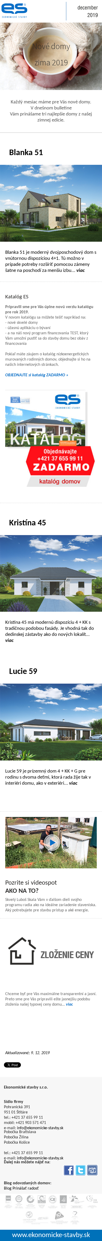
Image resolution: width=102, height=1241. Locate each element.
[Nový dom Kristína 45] (51, 573)
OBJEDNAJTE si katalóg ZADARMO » (37, 375)
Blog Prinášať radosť (21, 1188)
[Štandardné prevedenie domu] (51, 952)
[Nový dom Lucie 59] (51, 722)
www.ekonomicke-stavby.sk (51, 1235)
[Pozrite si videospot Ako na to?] (51, 842)
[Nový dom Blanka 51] (51, 203)
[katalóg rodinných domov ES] (51, 438)
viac (69, 1004)
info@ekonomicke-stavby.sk (40, 1128)
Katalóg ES (17, 297)
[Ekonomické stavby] (14, 10)
